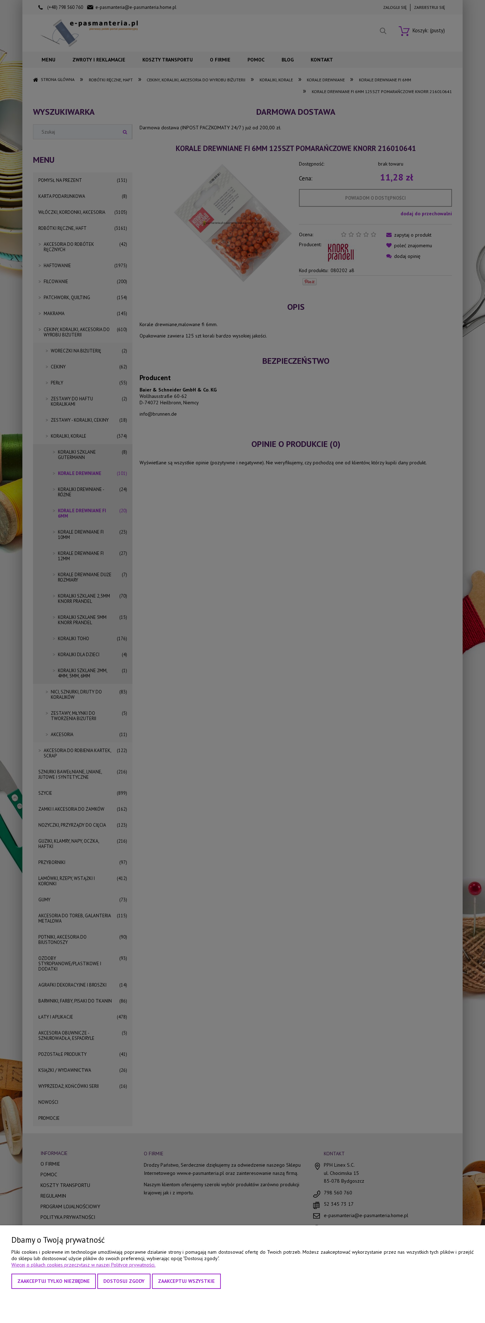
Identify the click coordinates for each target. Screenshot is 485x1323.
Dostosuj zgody (124, 1281)
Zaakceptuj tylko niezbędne (53, 1281)
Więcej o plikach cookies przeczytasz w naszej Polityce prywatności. (83, 1265)
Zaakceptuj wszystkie (186, 1281)
